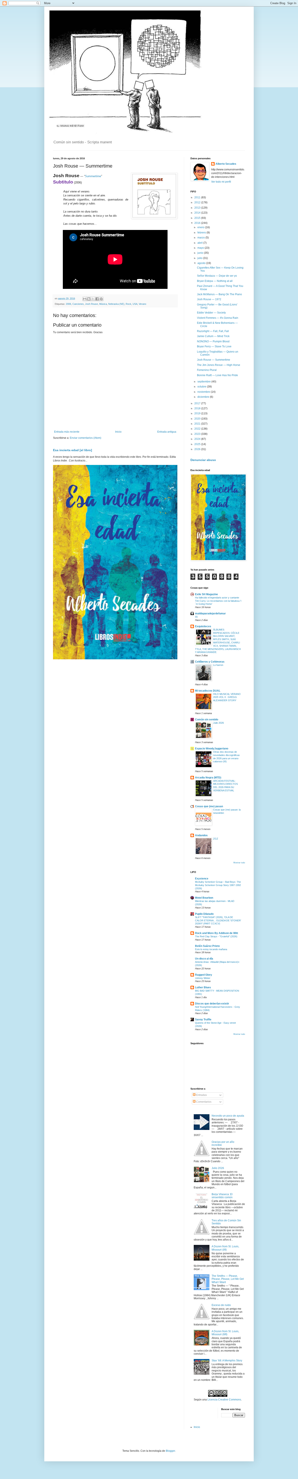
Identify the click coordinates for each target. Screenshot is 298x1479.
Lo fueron (218, 665)
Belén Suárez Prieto (207, 946)
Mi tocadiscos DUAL (207, 690)
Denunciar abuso (203, 460)
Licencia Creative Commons (224, 1399)
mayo (201, 247)
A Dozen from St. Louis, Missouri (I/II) (225, 1248)
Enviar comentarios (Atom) (85, 437)
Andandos (201, 835)
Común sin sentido (206, 719)
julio (200, 258)
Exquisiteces (203, 626)
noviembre (204, 391)
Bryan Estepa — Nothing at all (215, 281)
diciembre (203, 396)
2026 (197, 449)
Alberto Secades (226, 163)
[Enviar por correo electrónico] (84, 299)
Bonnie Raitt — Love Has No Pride (217, 375)
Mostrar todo (239, 863)
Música (103, 304)
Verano (142, 304)
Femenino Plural (207, 370)
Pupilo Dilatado (204, 913)
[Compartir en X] (93, 299)
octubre (202, 386)
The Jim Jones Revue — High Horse (218, 365)
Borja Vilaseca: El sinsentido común (222, 1196)
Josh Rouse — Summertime (213, 359)
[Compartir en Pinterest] (101, 299)
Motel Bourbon (204, 897)
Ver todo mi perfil (221, 181)
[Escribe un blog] (89, 299)
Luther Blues (203, 987)
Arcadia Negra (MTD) (208, 777)
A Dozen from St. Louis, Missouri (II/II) (225, 1333)
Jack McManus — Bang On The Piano (219, 294)
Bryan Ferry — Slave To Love (214, 346)
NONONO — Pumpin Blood (213, 341)
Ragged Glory (203, 974)
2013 (197, 207)
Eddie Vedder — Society (211, 312)
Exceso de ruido (221, 1305)
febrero (202, 232)
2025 (197, 444)
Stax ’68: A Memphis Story (227, 1360)
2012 (197, 202)
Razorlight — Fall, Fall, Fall (213, 331)
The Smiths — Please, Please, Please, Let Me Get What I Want (228, 1279)
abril (200, 242)
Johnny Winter (202, 978)
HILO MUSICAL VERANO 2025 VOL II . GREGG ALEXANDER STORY (227, 697)
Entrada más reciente (66, 431)
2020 (197, 418)
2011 (197, 197)
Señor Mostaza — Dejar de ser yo (217, 275)
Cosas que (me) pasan (209, 806)
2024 (197, 438)
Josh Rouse (91, 304)
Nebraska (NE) (116, 304)
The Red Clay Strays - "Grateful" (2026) (216, 936)
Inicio (118, 431)
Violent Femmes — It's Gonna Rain (217, 317)
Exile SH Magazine (206, 594)
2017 (197, 403)
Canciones (78, 304)
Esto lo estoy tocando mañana (211, 949)
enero (201, 227)
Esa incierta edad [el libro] (72, 450)
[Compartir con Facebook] (97, 299)
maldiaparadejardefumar (210, 613)
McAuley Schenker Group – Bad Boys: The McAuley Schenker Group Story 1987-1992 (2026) (218, 885)
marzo (201, 237)
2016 (197, 223)
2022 (197, 428)
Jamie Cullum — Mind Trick (213, 336)
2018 (197, 408)
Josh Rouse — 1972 (209, 299)
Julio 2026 (218, 723)
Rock (128, 304)
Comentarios (203, 1101)
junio (200, 252)
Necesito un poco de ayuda (228, 1115)
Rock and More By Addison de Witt (216, 933)
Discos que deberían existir (212, 1003)
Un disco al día (204, 958)
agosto (201, 263)
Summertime (93, 176)
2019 (197, 413)
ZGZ (215, 838)
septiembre (204, 381)
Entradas (201, 1095)
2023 (197, 433)
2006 (68, 304)
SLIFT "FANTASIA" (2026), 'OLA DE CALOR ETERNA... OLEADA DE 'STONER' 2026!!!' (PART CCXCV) (218, 920)
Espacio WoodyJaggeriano (211, 748)
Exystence (201, 878)
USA (135, 304)
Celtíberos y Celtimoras (209, 661)
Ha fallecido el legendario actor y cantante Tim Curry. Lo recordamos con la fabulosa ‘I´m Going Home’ (218, 600)
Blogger (170, 1450)
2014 (197, 212)
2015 (197, 217)
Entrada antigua (166, 431)
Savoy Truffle (203, 1019)
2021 (197, 423)
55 (196, 616)
